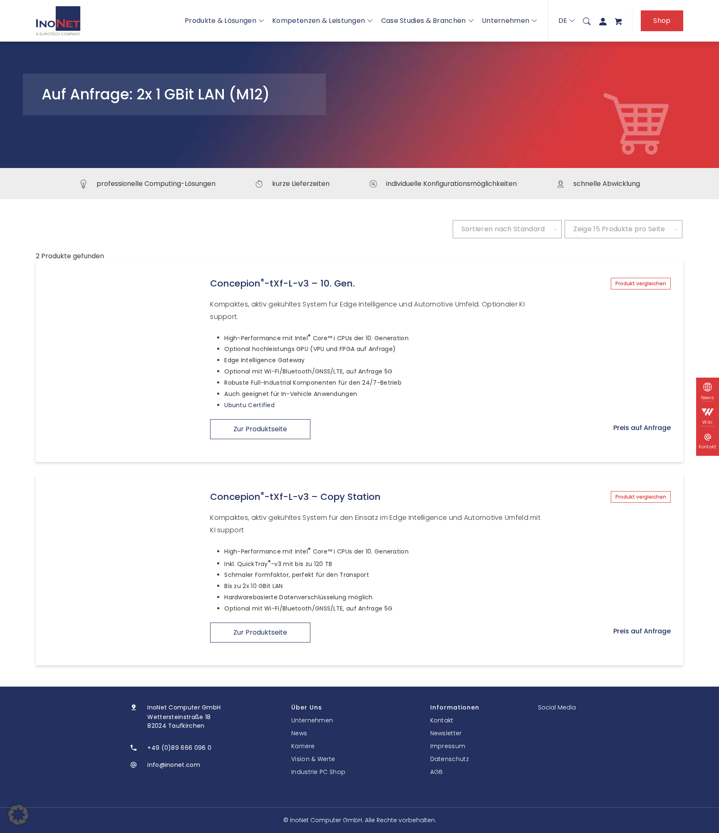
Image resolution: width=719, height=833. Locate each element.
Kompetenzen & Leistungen (318, 20)
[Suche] (586, 21)
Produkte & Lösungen (220, 20)
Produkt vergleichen (640, 283)
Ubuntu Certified (249, 405)
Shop (661, 20)
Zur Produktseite (260, 429)
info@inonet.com (173, 765)
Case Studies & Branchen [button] (423, 20)
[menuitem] (587, 21)
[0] (618, 21)
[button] (18, 814)
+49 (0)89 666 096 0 (179, 748)
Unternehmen (505, 20)
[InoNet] (58, 21)
